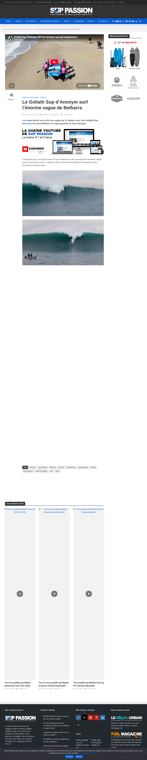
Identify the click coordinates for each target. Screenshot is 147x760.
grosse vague (83, 467)
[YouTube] (90, 717)
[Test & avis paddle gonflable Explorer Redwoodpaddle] (54, 594)
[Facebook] (78, 717)
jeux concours (98, 2)
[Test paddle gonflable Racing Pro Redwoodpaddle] (88, 594)
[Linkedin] (102, 717)
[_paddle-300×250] (125, 54)
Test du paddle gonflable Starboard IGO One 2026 (17, 684)
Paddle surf (95, 745)
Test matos (31, 21)
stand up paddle (41, 471)
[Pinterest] (96, 717)
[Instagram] (84, 717)
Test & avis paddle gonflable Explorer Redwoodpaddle (54, 684)
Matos (66, 21)
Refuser (79, 756)
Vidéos (18, 21)
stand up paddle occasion (82, 2)
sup (51, 471)
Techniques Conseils (49, 21)
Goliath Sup (71, 467)
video (57, 471)
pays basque (28, 471)
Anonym (28, 123)
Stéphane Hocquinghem (50, 115)
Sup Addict (103, 21)
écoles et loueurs (110, 2)
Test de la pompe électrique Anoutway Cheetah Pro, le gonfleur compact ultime (56, 725)
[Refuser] (144, 754)
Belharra (53, 467)
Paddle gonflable (30, 97)
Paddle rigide (96, 740)
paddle (93, 467)
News (8, 21)
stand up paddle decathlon (63, 2)
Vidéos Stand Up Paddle (18, 29)
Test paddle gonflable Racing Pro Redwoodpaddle (88, 684)
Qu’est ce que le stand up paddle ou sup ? (18, 2)
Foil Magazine (96, 742)
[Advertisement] (64, 487)
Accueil (4, 29)
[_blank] (117, 21)
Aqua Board (42, 467)
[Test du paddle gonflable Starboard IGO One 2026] (19, 594)
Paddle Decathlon (82, 745)
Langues (121, 2)
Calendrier (79, 21)
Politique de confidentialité (88, 753)
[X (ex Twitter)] (78, 724)
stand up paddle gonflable (43, 2)
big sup (61, 467)
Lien (77, 748)
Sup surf (79, 742)
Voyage (90, 21)
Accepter (69, 756)
